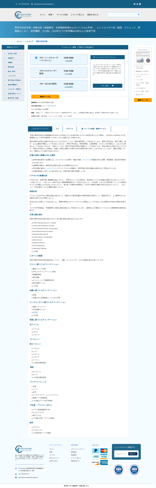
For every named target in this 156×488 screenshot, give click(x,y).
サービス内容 (62, 15)
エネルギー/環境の (14, 89)
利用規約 (74, 452)
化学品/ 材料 (12, 53)
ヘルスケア (29, 41)
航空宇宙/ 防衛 (13, 98)
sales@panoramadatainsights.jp (44, 4)
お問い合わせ (54, 461)
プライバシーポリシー (78, 449)
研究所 (35, 312)
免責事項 (74, 455)
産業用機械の (12, 84)
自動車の (11, 58)
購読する (133, 454)
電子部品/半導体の (14, 80)
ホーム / (21, 41)
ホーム (42, 15)
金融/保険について (14, 93)
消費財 (10, 62)
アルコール (87, 160)
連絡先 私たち (93, 15)
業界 (51, 452)
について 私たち (77, 15)
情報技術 (11, 67)
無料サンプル (45, 97)
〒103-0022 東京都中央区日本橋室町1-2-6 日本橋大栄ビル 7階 (31, 469)
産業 (50, 15)
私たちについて (54, 458)
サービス (52, 455)
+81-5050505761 (23, 4)
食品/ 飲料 (11, 71)
